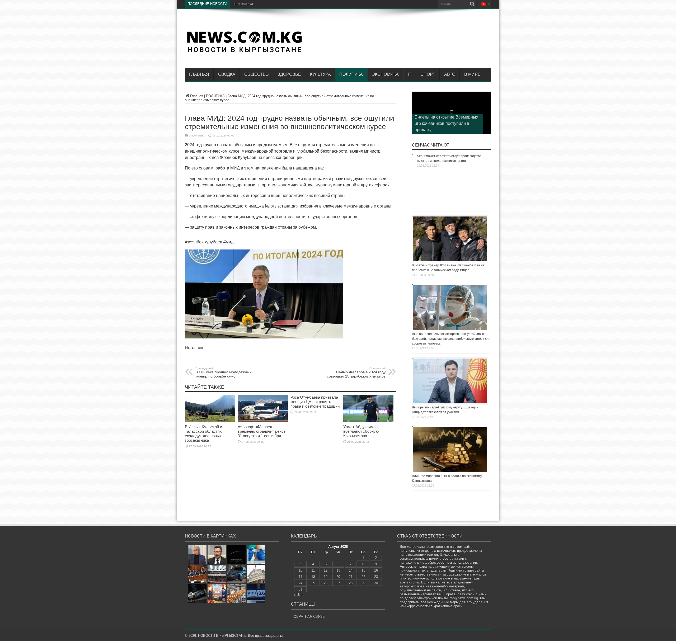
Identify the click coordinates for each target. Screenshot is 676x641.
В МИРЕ (472, 74)
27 (338, 583)
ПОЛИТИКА (351, 74)
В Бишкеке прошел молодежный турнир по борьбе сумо (223, 372)
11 (313, 570)
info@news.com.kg (463, 598)
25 (313, 583)
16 (376, 570)
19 (325, 577)
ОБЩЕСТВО (256, 74)
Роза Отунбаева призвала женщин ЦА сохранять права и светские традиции (315, 401)
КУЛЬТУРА (320, 74)
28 (351, 583)
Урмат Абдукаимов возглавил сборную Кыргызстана (361, 431)
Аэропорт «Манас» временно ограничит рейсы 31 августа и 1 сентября (262, 431)
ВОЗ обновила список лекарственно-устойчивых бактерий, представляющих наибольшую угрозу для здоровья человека (451, 338)
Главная (199, 74)
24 (300, 583)
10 (300, 570)
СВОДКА (226, 74)
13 (338, 570)
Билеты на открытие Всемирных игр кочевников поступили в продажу (446, 123)
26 (325, 583)
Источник (194, 347)
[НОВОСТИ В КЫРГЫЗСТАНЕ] (244, 52)
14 (351, 570)
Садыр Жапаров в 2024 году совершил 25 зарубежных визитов (356, 372)
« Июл (299, 595)
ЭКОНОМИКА (385, 74)
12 (325, 570)
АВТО (449, 74)
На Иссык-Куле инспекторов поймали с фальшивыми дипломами (281, 4)
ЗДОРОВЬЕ (289, 74)
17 (300, 577)
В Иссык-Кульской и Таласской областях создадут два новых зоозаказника (203, 433)
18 (313, 577)
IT (409, 74)
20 (338, 577)
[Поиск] (472, 4)
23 (376, 577)
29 (363, 583)
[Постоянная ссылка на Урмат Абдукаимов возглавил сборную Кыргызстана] (368, 421)
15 (363, 570)
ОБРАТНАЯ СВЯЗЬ (309, 617)
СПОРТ (427, 74)
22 (363, 577)
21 (351, 577)
